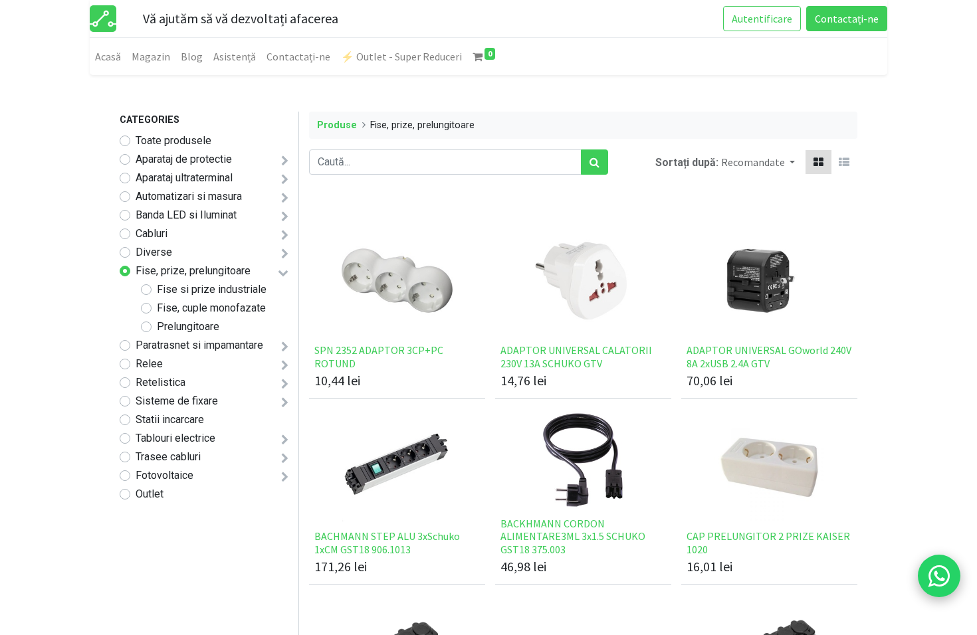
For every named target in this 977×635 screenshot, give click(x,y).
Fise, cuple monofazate (211, 308)
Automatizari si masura (189, 196)
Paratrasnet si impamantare (199, 345)
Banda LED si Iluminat (186, 215)
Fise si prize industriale (212, 289)
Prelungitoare (188, 326)
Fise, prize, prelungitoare (193, 270)
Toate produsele (173, 140)
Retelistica (160, 382)
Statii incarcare (170, 419)
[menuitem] (108, 56)
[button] (758, 162)
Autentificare (762, 18)
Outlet (149, 494)
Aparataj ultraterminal (184, 177)
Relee (149, 363)
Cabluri (151, 233)
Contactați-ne (847, 18)
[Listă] (844, 162)
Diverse (154, 252)
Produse (337, 125)
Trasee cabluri (168, 456)
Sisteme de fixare (177, 401)
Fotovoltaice (164, 475)
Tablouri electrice (175, 438)
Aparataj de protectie (184, 159)
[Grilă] (818, 162)
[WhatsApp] (939, 576)
